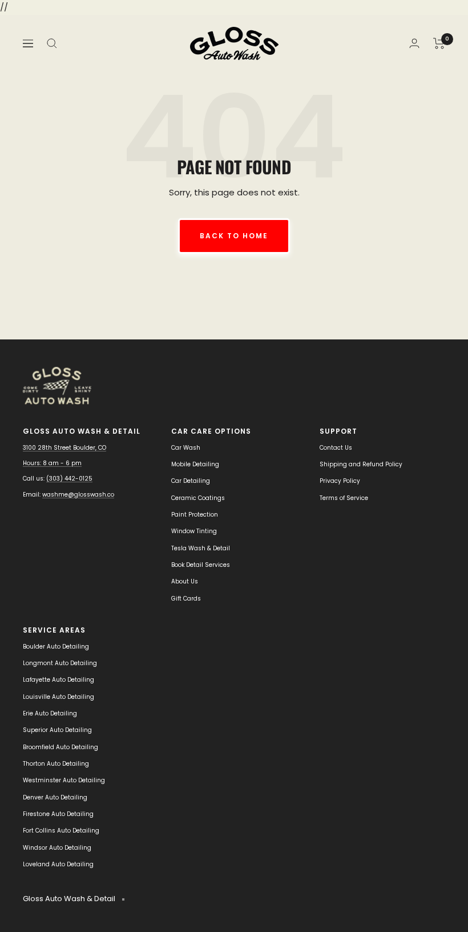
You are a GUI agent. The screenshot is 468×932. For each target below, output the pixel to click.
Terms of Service (344, 498)
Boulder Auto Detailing (56, 646)
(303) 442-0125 (69, 478)
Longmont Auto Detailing (60, 663)
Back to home (234, 236)
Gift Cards (186, 598)
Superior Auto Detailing (57, 730)
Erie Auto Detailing (50, 713)
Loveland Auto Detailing (58, 864)
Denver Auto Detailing (55, 797)
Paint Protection (194, 514)
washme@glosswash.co (78, 494)
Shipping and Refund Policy (361, 464)
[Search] (52, 43)
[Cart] (439, 43)
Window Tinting (194, 531)
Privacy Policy (340, 481)
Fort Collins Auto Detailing (61, 830)
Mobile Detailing (195, 464)
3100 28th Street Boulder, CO (64, 447)
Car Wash (185, 447)
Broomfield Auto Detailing (60, 747)
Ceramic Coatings (198, 498)
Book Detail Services (200, 565)
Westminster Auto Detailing (64, 780)
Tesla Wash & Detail (200, 548)
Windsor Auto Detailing (57, 847)
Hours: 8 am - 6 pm (52, 463)
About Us (184, 581)
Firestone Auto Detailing (58, 814)
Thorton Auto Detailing (56, 763)
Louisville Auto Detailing (58, 697)
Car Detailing (190, 481)
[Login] (414, 43)
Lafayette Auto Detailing (58, 679)
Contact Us (336, 447)
